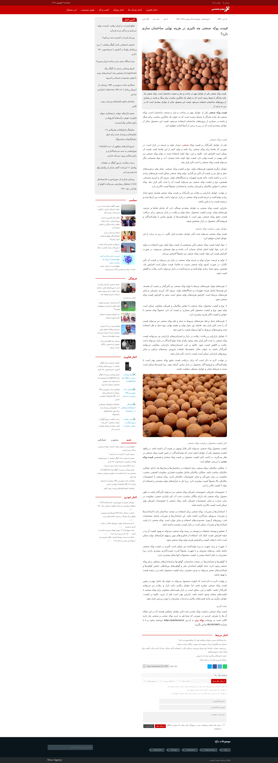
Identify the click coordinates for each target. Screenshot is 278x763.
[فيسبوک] (215, 666)
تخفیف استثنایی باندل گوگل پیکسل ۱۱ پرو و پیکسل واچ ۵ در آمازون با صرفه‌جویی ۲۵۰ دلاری (117, 49)
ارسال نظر (160, 726)
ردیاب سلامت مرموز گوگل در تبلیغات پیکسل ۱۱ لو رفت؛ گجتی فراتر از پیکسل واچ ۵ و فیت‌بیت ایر (117, 167)
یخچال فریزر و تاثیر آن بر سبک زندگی (213, 660)
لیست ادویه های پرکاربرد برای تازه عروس (211, 656)
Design (174, 750)
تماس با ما (217, 3)
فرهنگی (132, 278)
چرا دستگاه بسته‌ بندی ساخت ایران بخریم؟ (115, 61)
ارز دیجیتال (71, 10)
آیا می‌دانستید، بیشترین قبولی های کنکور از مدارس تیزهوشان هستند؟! (108, 306)
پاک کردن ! (149, 726)
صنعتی (185, 145)
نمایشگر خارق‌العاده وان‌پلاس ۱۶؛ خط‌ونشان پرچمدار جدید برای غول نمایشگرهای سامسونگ (121, 134)
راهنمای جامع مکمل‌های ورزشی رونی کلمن (119, 488)
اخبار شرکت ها (135, 10)
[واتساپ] (225, 666)
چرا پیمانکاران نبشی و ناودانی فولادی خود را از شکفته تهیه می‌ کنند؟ (202, 640)
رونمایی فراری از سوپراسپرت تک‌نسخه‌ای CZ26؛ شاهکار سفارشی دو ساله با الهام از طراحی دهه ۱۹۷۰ (117, 184)
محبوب (114, 439)
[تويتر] (209, 666)
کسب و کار (104, 10)
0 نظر (165, 19)
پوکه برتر (199, 620)
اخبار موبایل (118, 10)
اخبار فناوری (151, 10)
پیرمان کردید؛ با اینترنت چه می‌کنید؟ (118, 37)
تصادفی (102, 439)
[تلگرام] (220, 666)
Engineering (209, 750)
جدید (128, 439)
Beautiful (157, 750)
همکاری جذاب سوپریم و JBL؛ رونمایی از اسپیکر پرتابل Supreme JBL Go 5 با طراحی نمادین (117, 89)
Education (190, 750)
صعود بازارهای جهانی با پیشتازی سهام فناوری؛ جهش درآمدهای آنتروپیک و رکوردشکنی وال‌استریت (118, 118)
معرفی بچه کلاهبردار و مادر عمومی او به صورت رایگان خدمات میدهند (201, 644)
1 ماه (121, 527)
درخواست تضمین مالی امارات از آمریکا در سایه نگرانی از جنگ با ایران (108, 247)
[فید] (49, 2)
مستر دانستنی (215, 760)
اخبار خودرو (130, 497)
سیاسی (133, 200)
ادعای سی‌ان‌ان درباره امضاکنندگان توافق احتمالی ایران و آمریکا (110, 236)
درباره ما (226, 3)
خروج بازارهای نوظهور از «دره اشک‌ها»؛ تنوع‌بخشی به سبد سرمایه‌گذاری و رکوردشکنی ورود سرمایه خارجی (118, 151)
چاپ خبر (156, 19)
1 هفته (131, 509)
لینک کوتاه (173, 666)
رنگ (215, 675)
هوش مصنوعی (87, 10)
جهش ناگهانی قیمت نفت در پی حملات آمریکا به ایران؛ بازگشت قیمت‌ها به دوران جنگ (108, 209)
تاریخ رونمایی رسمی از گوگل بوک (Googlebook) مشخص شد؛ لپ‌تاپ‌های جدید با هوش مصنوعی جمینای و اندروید (117, 73)
